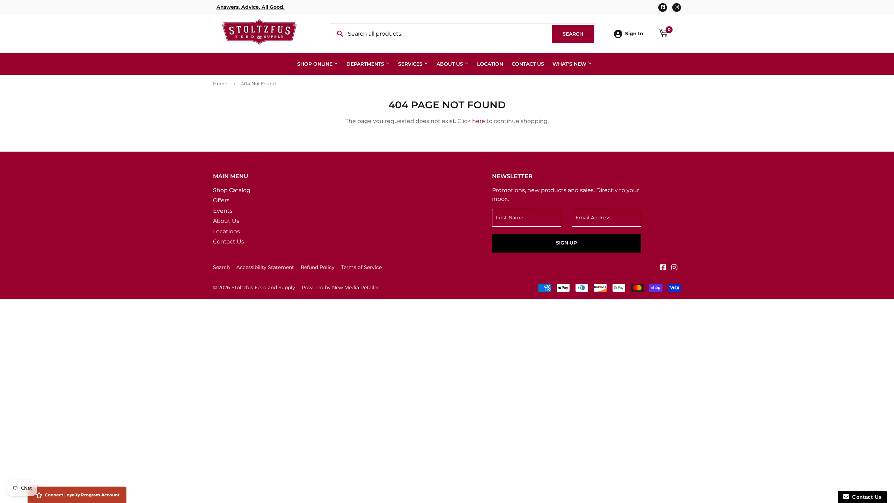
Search (578, 34)
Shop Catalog (231, 190)
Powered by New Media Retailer (340, 287)
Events (223, 210)
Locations (226, 231)
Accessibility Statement (265, 267)
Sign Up (566, 243)
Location (490, 64)
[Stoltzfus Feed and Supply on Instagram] (674, 268)
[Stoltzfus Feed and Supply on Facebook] (663, 268)
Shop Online (315, 64)
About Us (450, 64)
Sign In (634, 33)
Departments (366, 64)
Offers (221, 200)
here (478, 121)
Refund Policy (318, 267)
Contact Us (528, 64)
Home (220, 83)
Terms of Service (361, 267)
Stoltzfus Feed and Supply (263, 287)
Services (411, 64)
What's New (570, 64)
